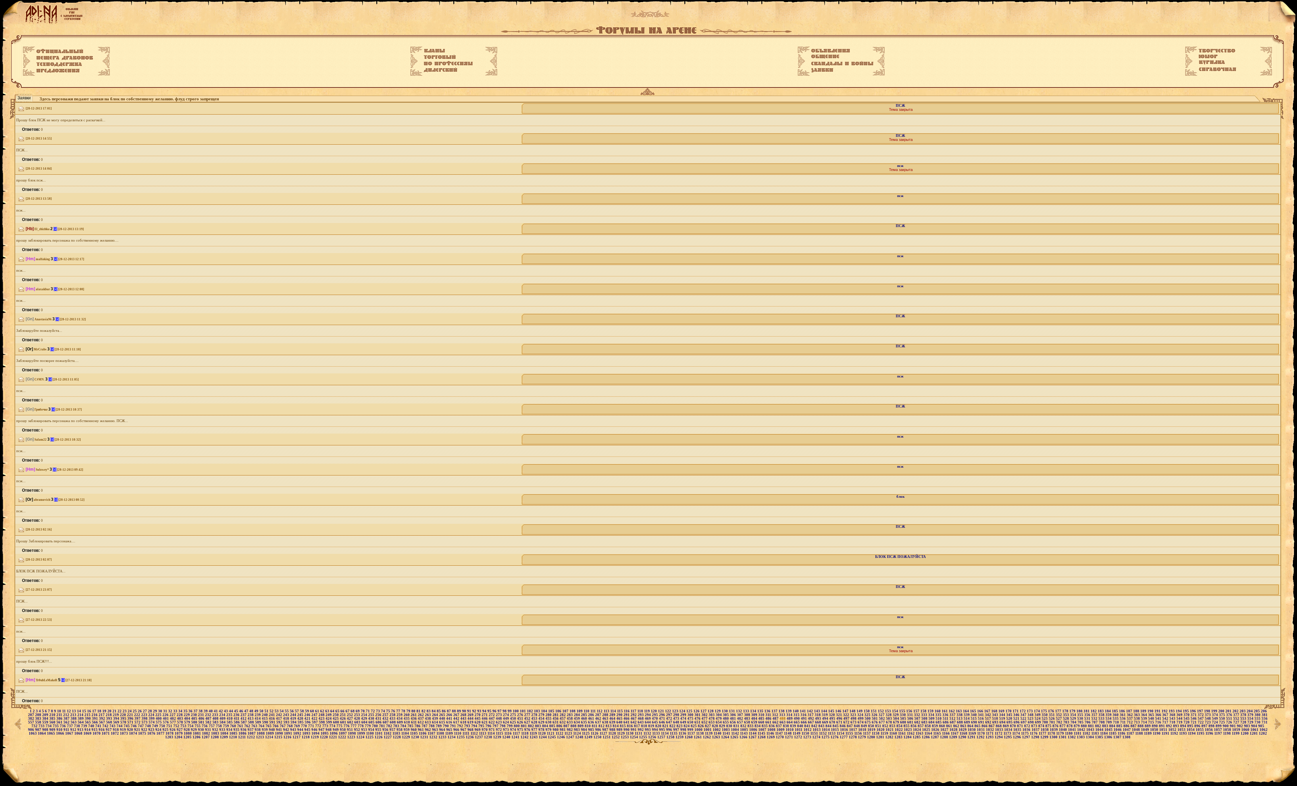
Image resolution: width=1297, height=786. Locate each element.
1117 (517, 733)
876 (1056, 726)
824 (687, 726)
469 (648, 718)
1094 (316, 733)
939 (265, 730)
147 (845, 711)
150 (867, 711)
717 (1165, 722)
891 (1162, 726)
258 (393, 715)
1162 (911, 733)
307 (740, 715)
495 (832, 718)
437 (421, 718)
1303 (1081, 737)
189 (1143, 711)
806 (559, 726)
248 (322, 715)
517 (988, 718)
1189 (1148, 733)
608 (393, 722)
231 (201, 715)
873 (1034, 726)
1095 (325, 733)
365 (1151, 715)
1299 (1044, 737)
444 (471, 718)
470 (655, 718)
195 (1186, 711)
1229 (406, 737)
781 (382, 726)
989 (620, 730)
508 (925, 718)
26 (140, 711)
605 (372, 722)
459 (577, 718)
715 (1151, 722)
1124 (577, 733)
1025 (926, 730)
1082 (206, 733)
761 (240, 726)
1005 (744, 730)
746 (134, 726)
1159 (885, 733)
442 (456, 718)
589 (258, 722)
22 (120, 711)
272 (492, 715)
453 (534, 718)
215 (88, 715)
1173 (1007, 733)
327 (882, 715)
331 (910, 715)
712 (1130, 722)
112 (600, 711)
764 (261, 726)
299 (683, 715)
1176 (1034, 733)
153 (888, 711)
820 (658, 726)
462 (598, 718)
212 (66, 715)
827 (708, 726)
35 (185, 711)
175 (1044, 711)
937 (251, 730)
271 (485, 715)
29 (155, 711)
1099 (361, 733)
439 (435, 718)
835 (765, 726)
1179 (1060, 733)
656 (733, 722)
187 (1129, 711)
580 (194, 722)
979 (549, 730)
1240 (506, 737)
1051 (1163, 730)
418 (286, 718)
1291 (971, 737)
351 (1052, 715)
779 (368, 726)
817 (637, 726)
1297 (1026, 737)
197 (1200, 711)
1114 (491, 733)
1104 (405, 733)
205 (1257, 711)
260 (407, 715)
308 (747, 715)
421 (307, 718)
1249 (588, 737)
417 (279, 718)
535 (1116, 718)
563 (74, 722)
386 (59, 718)
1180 (1069, 733)
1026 (935, 730)
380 (1258, 715)
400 (159, 718)
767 (283, 726)
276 (520, 715)
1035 (1017, 730)
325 (867, 715)
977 (534, 730)
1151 (814, 733)
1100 (370, 733)
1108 (440, 733)
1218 (306, 737)
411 (237, 718)
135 (760, 711)
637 (598, 722)
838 (786, 726)
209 (45, 715)
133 (746, 711)
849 (864, 726)
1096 (334, 733)
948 (329, 730)
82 (424, 711)
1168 (964, 733)
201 (1228, 711)
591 (272, 722)
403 (180, 718)
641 (627, 722)
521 (1016, 718)
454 (541, 718)
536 (1123, 718)
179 (1072, 711)
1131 (639, 733)
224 (151, 715)
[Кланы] (434, 50)
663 (783, 722)
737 (70, 726)
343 (995, 715)
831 (736, 726)
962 (428, 730)
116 (627, 711)
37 (196, 711)
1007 (762, 730)
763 (254, 726)
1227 (388, 737)
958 (400, 730)
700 (1045, 722)
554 (1250, 718)
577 (173, 722)
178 (1065, 711)
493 (818, 718)
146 (838, 711)
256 (378, 715)
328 (889, 715)
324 (860, 715)
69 (358, 711)
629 (541, 722)
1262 (707, 737)
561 (59, 722)
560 (52, 722)
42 (221, 711)
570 (123, 722)
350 (1045, 715)
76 (393, 711)
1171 (990, 733)
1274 (816, 737)
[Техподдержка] (59, 65)
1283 (899, 737)
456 (556, 718)
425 (336, 718)
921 (137, 730)
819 (651, 726)
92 (474, 711)
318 (818, 715)
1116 (508, 733)
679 (896, 722)
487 (776, 718)
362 (1130, 715)
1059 (1236, 730)
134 (753, 711)
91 (469, 711)
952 (357, 730)
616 (449, 722)
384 (45, 718)
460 (584, 718)
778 (361, 726)
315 (796, 715)
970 (485, 730)
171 (1016, 711)
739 (84, 726)
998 (683, 730)
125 (689, 711)
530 (1080, 718)
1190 (1157, 733)
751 (169, 726)
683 (925, 722)
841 (807, 726)
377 (1236, 715)
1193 (1183, 733)
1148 (788, 733)
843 (821, 726)
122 (668, 711)
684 (932, 722)
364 (1144, 715)
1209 (224, 737)
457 (563, 718)
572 (138, 722)
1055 (1200, 730)
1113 (483, 733)
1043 (1090, 730)
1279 (862, 737)
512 (953, 718)
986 (598, 730)
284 (577, 715)
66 (343, 711)
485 (761, 718)
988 (612, 730)
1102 (388, 733)
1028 (954, 730)
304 (719, 715)
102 (530, 711)
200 (1221, 711)
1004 (735, 730)
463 (605, 718)
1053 (1182, 730)
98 (505, 711)
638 (605, 722)
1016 (844, 730)
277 (527, 715)
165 (973, 711)
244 (293, 715)
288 (605, 715)
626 (520, 722)
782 (389, 726)
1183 (1095, 733)
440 (442, 718)
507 (917, 718)
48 (251, 711)
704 (1073, 722)
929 (194, 730)
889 (1148, 726)
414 (258, 718)
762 (247, 726)
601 (343, 722)
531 (1087, 718)
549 (1215, 718)
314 (789, 715)
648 (676, 722)
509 (932, 718)
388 (74, 718)
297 (669, 715)
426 (343, 718)
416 (272, 718)
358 (1101, 715)
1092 (297, 733)
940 (272, 730)
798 (503, 726)
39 (206, 711)
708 (1102, 722)
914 (88, 730)
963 (435, 730)
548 (1208, 718)
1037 (1036, 730)
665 (797, 722)
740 (91, 726)
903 (1247, 726)
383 (38, 718)
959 (407, 730)
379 (1250, 715)
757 (212, 726)
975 (520, 730)
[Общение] (825, 57)
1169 (972, 733)
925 (166, 730)
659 (754, 722)
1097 (343, 733)
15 (84, 711)
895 (1190, 726)
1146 (770, 733)
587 (244, 722)
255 (371, 715)
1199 (1236, 733)
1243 (534, 737)
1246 (561, 737)
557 (31, 722)
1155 (849, 733)
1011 (799, 730)
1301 (1063, 737)
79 (408, 711)
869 (1006, 726)
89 (459, 711)
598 (322, 722)
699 (1038, 722)
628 (534, 722)
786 (418, 726)
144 (824, 711)
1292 (981, 737)
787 (425, 726)
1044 (1099, 730)
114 (613, 711)
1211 (242, 737)
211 (59, 715)
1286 (926, 737)
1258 (671, 737)
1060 (1245, 730)
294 (648, 715)
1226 (379, 737)
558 (38, 722)
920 (130, 730)
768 (290, 726)
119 (647, 711)
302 (705, 715)
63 (327, 711)
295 (655, 715)
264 (435, 715)
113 (607, 711)
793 (467, 726)
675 (868, 722)
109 (580, 711)
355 (1080, 715)
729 (1250, 722)
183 (1101, 711)
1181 (1078, 733)
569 (116, 722)
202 (1236, 711)
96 (495, 711)
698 (1031, 722)
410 (230, 718)
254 (364, 715)
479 (719, 718)
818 (644, 726)
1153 (832, 733)
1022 (899, 730)
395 (123, 718)
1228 (397, 737)
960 (414, 730)
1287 (935, 737)
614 (435, 722)
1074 (133, 733)
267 (456, 715)
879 (1077, 726)
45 (236, 711)
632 (563, 722)
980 (556, 730)
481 (733, 718)
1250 (598, 737)
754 (191, 726)
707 (1095, 722)
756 (205, 726)
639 (612, 722)
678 (889, 722)
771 (311, 726)
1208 (215, 737)
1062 (1264, 730)
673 (854, 722)
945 (307, 730)
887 (1134, 726)
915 (95, 730)
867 (992, 726)
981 (563, 730)
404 (187, 718)
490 (797, 718)
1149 (797, 733)
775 (340, 726)
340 (974, 715)
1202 (1263, 733)
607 (386, 722)
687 (953, 722)
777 (354, 726)
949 (336, 730)
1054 (1191, 730)
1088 (261, 733)
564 (81, 722)
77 (398, 711)
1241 (515, 737)
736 (63, 726)
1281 (880, 737)
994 (655, 730)
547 (1201, 718)
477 (705, 718)
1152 (823, 733)
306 (733, 715)
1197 (1218, 733)
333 (924, 715)
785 (410, 726)
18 (99, 711)
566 (95, 722)
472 (669, 718)
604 (364, 722)
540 (1151, 718)
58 (302, 711)
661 (768, 722)
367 (1165, 715)
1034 (1008, 730)
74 (383, 711)
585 (230, 722)
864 (970, 726)
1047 (1127, 730)
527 (1059, 718)
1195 (1201, 733)
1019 (871, 730)
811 (595, 726)
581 (201, 722)
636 (591, 722)
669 (825, 722)
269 (471, 715)
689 (967, 722)
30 (160, 711)
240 (265, 715)
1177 (1043, 733)
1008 (772, 730)
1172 (999, 733)
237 (244, 715)
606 (379, 722)
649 (683, 722)
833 (751, 726)
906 (31, 730)
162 (952, 711)
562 (67, 722)
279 (541, 715)
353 (1066, 715)
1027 (944, 730)
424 (329, 718)
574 (152, 722)
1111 (466, 733)
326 (875, 715)
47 (246, 711)
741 (98, 726)
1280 (871, 737)
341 (981, 715)
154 (895, 711)
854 (900, 726)
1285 (917, 737)
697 (1024, 722)
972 (499, 730)
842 (814, 726)
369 (1180, 715)
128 (711, 711)
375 (1222, 715)
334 (931, 715)
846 (843, 726)
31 (165, 711)
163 (959, 711)
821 (665, 726)
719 (1180, 722)
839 (793, 726)
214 (80, 715)
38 (201, 711)
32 (170, 711)
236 (236, 715)
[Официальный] (59, 51)
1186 (1122, 733)
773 (325, 726)
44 (231, 711)
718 (1172, 722)
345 (1009, 715)
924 (158, 730)
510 (939, 718)
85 (439, 711)
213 (73, 715)
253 (357, 715)
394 (116, 718)
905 (1261, 726)
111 (593, 711)
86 (444, 711)
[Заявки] (822, 70)
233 (215, 715)
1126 (595, 733)
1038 (1045, 730)
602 (350, 722)
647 (669, 722)
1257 (661, 737)
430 (371, 718)
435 (407, 718)
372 (1201, 715)
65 (337, 711)
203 (1243, 711)
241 (272, 715)
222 (137, 715)
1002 (717, 730)
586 (237, 722)
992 (641, 730)
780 (375, 726)
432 (385, 718)
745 (127, 726)
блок (900, 496)
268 (463, 715)
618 (463, 722)
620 (478, 722)
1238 (488, 737)
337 (953, 715)
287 (598, 715)
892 (1169, 726)
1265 (734, 737)
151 (874, 711)
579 (187, 722)
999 (690, 730)
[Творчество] (1217, 50)
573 (145, 722)
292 (634, 715)
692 (988, 722)
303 (712, 715)
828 (715, 726)
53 (277, 711)
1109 (449, 733)
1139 (709, 733)
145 (831, 711)
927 (180, 730)
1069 (88, 733)
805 (552, 726)
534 (1109, 718)
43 (226, 711)
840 (800, 726)
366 (1158, 715)
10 (59, 711)
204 (1250, 711)
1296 (1017, 737)
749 (155, 726)
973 (506, 730)
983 (577, 730)
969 (478, 730)
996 (669, 730)
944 (300, 730)
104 (544, 711)
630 (549, 722)
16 (89, 711)
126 (697, 711)
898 (1212, 726)
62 (322, 711)
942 (286, 730)
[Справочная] (1217, 69)
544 (1180, 718)
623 (499, 722)
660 (761, 722)
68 (353, 711)
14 (79, 711)
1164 (928, 733)
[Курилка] (1212, 62)
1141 (726, 733)
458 (570, 718)
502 (882, 718)
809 (581, 726)
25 (135, 711)
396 (130, 718)
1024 (917, 730)
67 (348, 711)
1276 (835, 737)
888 (1141, 726)
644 (648, 722)
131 (732, 711)
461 (591, 718)
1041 (1072, 730)
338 (960, 715)
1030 (972, 730)
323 (853, 715)
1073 (124, 733)
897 (1205, 726)
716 (1158, 722)
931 (208, 730)
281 (556, 715)
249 (329, 715)
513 (960, 718)
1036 (1027, 730)
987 (605, 730)
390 (88, 718)
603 (357, 722)
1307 (1117, 737)
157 (916, 711)
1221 (333, 737)
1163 (920, 733)
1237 (479, 737)
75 (388, 711)
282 (563, 715)
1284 (908, 737)
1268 (762, 737)
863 (963, 726)
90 (464, 711)
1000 (699, 730)
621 (485, 722)
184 (1108, 711)
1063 (33, 733)
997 (676, 730)
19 (104, 711)
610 (407, 722)
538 (1137, 718)
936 (244, 730)
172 (1023, 711)
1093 (306, 733)
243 (286, 715)
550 (1222, 718)
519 (1002, 718)
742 (105, 726)
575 (159, 722)
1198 (1227, 733)
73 (378, 711)
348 (1031, 715)
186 (1122, 711)
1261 (698, 737)
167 (987, 711)
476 (698, 718)
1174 (1016, 733)
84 (434, 711)
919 (123, 730)
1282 (889, 737)
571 (130, 722)
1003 (726, 730)
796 (488, 726)
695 (1010, 722)
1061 (1255, 730)
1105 (414, 733)
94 (484, 711)
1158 (876, 733)
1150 (806, 733)
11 (64, 711)
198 (1207, 711)
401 (166, 718)
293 (641, 715)
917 (109, 730)
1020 (881, 730)
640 (620, 722)
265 (442, 715)
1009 (781, 730)
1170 (981, 733)
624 (506, 722)
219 (116, 715)
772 (318, 726)
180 (1080, 711)
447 (492, 718)
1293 (990, 737)
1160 (893, 733)
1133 (656, 733)
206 (1264, 711)
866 (985, 726)
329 (896, 715)
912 (73, 730)
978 (541, 730)
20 (109, 711)
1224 (360, 737)
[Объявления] (830, 50)
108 (573, 711)
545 (1187, 718)
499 (861, 718)
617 (456, 722)
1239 (497, 737)
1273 (807, 737)
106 (558, 711)
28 (150, 711)
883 (1105, 726)
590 (265, 722)
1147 (779, 733)
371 (1194, 715)
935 (236, 730)
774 (332, 726)
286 (591, 715)
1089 (270, 733)
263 (428, 715)
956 (385, 730)
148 (853, 711)
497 (846, 718)
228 (180, 715)
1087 (252, 733)
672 (846, 722)
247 (315, 715)
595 (301, 722)
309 (754, 715)
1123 (568, 733)
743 (113, 726)
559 (45, 722)
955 (378, 730)
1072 (115, 733)
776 (347, 726)
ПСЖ (900, 105)
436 (414, 718)
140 (796, 711)
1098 (352, 733)
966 (456, 730)
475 (690, 718)
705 (1081, 722)
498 (854, 718)
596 (308, 722)
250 (336, 715)
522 (1023, 718)
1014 (826, 730)
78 (403, 711)
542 (1165, 718)
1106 (423, 733)
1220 (324, 737)
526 (1052, 718)
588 (251, 722)
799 (510, 726)
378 (1243, 715)
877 (1063, 726)
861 (949, 726)
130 (725, 711)
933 (222, 730)
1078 (170, 733)
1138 (700, 733)
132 (739, 711)
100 (516, 711)
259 (400, 715)
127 (704, 711)
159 (931, 711)
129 (718, 711)
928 (187, 730)
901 (1233, 726)
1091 (288, 733)
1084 (224, 733)
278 (534, 715)
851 (878, 726)
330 (903, 715)
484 (754, 718)
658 (747, 722)
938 (258, 730)
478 (712, 718)
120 (654, 711)
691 (981, 722)
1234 (452, 737)
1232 (433, 737)
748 (148, 726)
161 (945, 711)
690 (974, 722)
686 (946, 722)
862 (956, 726)
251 (343, 715)
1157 (867, 733)
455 (549, 718)
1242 (525, 737)
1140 (718, 733)
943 (293, 730)
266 (449, 715)
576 (166, 722)
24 (130, 711)
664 (790, 722)
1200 (1245, 733)
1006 (753, 730)
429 (364, 718)
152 (881, 711)
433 (393, 718)
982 (570, 730)
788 (432, 726)
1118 (525, 733)
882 (1098, 726)
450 (513, 718)
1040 (1063, 730)
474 (683, 718)
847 (850, 726)
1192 (1174, 733)
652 (705, 722)
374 (1215, 715)
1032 (990, 730)
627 (527, 722)
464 (612, 718)
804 (545, 726)
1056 (1209, 730)
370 (1187, 715)
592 (279, 722)
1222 (342, 737)
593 (286, 722)
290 (620, 715)
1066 (60, 733)
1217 (297, 737)
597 (315, 722)
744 (120, 726)
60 (312, 711)
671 (839, 722)
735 (56, 726)
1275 (826, 737)
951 (350, 730)
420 (300, 718)
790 (446, 726)
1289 (953, 737)
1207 (206, 737)
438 (428, 718)
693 (995, 722)
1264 (725, 737)
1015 (835, 730)
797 (496, 726)
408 (216, 718)
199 (1214, 711)
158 (923, 711)
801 (524, 726)
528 (1066, 718)
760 (233, 726)
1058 (1227, 730)
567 (102, 722)
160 (938, 711)
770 (304, 726)
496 (839, 718)
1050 (1154, 730)
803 (538, 726)
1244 (543, 737)
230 (194, 715)
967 (463, 730)
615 (442, 722)
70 (363, 711)
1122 (560, 733)
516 (981, 718)
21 (115, 711)
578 (180, 722)
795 (481, 726)
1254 (634, 737)
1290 (962, 737)
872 (1027, 726)
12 (69, 711)
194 (1179, 711)
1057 (1218, 730)
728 (1243, 722)
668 (818, 722)
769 (297, 726)
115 (620, 711)
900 (1226, 726)
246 (307, 715)
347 (1023, 715)
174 (1037, 711)
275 (513, 715)
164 (966, 711)
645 (655, 722)
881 (1091, 726)
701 (1052, 722)
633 (570, 722)
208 (38, 715)
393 (109, 718)
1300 (1054, 737)
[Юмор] (1208, 56)
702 (1059, 722)
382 (31, 718)
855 (907, 726)
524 (1038, 718)
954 (371, 730)
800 (517, 726)
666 (804, 722)
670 (832, 722)
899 (1219, 726)
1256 (652, 737)
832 (743, 726)
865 (978, 726)
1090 (279, 733)
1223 (351, 737)
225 (158, 715)
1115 (500, 733)
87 (449, 711)
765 (269, 726)
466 (627, 718)
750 (162, 726)
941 (279, 730)
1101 (379, 733)
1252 (616, 737)
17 (94, 711)
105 (551, 711)
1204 (178, 737)
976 (527, 730)
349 (1038, 715)
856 (914, 726)
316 (804, 715)
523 (1031, 718)
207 (31, 715)
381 (1265, 715)
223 (144, 715)
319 (825, 715)
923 (151, 730)
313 (782, 715)
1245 (552, 737)
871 (1020, 726)
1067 (69, 733)
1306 (1108, 737)
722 (1201, 722)
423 (322, 718)
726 (1229, 722)
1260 (689, 737)
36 (191, 711)
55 (287, 711)
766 (276, 726)
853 (892, 726)
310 (761, 715)
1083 (215, 733)
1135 (674, 733)
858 (928, 726)
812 (602, 726)
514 (967, 718)
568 (109, 722)
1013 (817, 730)
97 (500, 711)
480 (726, 718)
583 (216, 722)
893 (1176, 726)
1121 (551, 733)
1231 (424, 737)
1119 (534, 733)
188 (1136, 711)
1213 (260, 737)
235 (229, 715)
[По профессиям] (448, 63)
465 (620, 718)
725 (1222, 722)
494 (825, 718)
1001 (708, 730)
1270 (780, 737)
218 (109, 715)
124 (682, 711)
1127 (604, 733)
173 (1030, 711)
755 (198, 726)
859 (935, 726)
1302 (1072, 737)
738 (77, 726)
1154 (841, 733)
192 (1165, 711)
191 (1158, 711)
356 (1087, 715)
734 (49, 726)
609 (400, 722)
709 (1109, 722)
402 (173, 718)
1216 (288, 737)
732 (35, 726)
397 (138, 718)
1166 (946, 733)
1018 (862, 730)
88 (454, 711)
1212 (251, 737)
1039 (1054, 730)
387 (67, 718)
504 (896, 718)
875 (1048, 726)
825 (694, 726)
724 (1215, 722)
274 (506, 715)
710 (1116, 722)
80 (413, 711)
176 (1051, 711)
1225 (370, 737)
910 (59, 730)
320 (832, 715)
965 (449, 730)
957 (393, 730)
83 (429, 711)
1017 (853, 730)
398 (145, 718)
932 (215, 730)
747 (141, 726)
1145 (762, 733)
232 (208, 715)
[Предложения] (58, 71)
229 (187, 715)
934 (229, 730)
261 (414, 715)
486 (768, 718)
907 (38, 730)
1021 (890, 730)
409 (223, 718)
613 (428, 722)
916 (102, 730)
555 (1258, 718)
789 (439, 726)
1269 (771, 737)
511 (946, 718)
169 (1002, 711)
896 (1197, 726)
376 (1229, 715)
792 (460, 726)
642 (634, 722)
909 (52, 730)
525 (1045, 718)
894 (1183, 726)
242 (279, 715)
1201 (1254, 733)
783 (396, 726)
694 (1003, 722)
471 (662, 718)
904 (1254, 726)
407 (208, 718)
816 (630, 726)
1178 (1051, 733)
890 (1155, 726)
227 (173, 715)
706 (1088, 722)
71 (368, 711)
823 (680, 726)
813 (609, 726)
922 (144, 730)
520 (1009, 718)
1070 (97, 733)
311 (768, 715)
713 (1137, 722)
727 (1236, 722)
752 (176, 726)
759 (226, 726)
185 (1115, 711)
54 (282, 711)
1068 (78, 733)
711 (1123, 722)
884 (1112, 726)
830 (729, 726)
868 (999, 726)
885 (1119, 726)
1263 (716, 737)
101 (523, 711)
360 (1116, 715)
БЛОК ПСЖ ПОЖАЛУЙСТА (900, 557)
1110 (458, 733)
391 (95, 718)
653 (712, 722)
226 (166, 715)
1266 (743, 737)
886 (1126, 726)
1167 (955, 733)
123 (675, 711)
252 (350, 715)
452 (527, 718)
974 (513, 730)
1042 (1081, 730)
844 (829, 726)
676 (875, 722)
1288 (944, 737)
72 (373, 711)
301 (698, 715)
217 (102, 715)
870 (1013, 726)
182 (1094, 711)
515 (974, 718)
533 (1101, 718)
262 (421, 715)
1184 (1104, 733)
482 (740, 718)
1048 (1136, 730)
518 (995, 718)
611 (414, 722)
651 (698, 722)
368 (1172, 715)
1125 (586, 733)
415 (265, 718)
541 (1158, 718)
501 (875, 718)
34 (180, 711)
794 (474, 726)
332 (917, 715)
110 (587, 711)
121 (661, 711)
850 (871, 726)
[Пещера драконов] (64, 58)
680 (903, 722)
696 (1017, 722)
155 (902, 711)
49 (256, 711)
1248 (579, 737)
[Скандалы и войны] (842, 63)
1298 (1035, 737)
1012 (808, 730)
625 (513, 722)
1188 (1139, 733)
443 (463, 718)
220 (123, 715)
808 (574, 726)
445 (478, 718)
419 (293, 718)
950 (343, 730)
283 (570, 715)
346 (1016, 715)
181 (1087, 711)
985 (591, 730)
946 (315, 730)
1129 (621, 733)
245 (300, 715)
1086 (243, 733)
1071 (106, 733)
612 (421, 722)
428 (357, 718)
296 (662, 715)
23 (125, 711)
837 (779, 726)
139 (789, 711)
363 (1137, 715)
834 (758, 726)
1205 (188, 737)
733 (42, 726)
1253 (625, 737)
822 (673, 726)
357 (1094, 715)
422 (315, 718)
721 (1194, 722)
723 (1208, 722)
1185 (1113, 733)
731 (1265, 722)
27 (145, 711)
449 (506, 718)
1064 (42, 733)
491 (804, 718)
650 (690, 722)
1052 (1172, 730)
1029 (963, 730)
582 (208, 722)
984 (584, 730)
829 (722, 726)
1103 (396, 733)
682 (917, 722)
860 (942, 726)
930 (201, 730)
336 (945, 715)
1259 (680, 737)
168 (994, 711)
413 (251, 718)
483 (747, 718)
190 (1150, 711)
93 (479, 711)
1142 (735, 733)
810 (588, 726)
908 (45, 730)
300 (690, 715)
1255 (643, 737)
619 (471, 722)
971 (492, 730)
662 (776, 722)
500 (868, 718)
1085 (233, 733)
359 (1109, 715)
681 (910, 722)
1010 (790, 730)
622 (492, 722)
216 (95, 715)
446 (485, 718)
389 (81, 718)
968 (471, 730)
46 (241, 711)
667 (811, 722)
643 (641, 722)
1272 (798, 737)
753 (183, 726)
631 (556, 722)
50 (261, 711)
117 (634, 711)
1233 (443, 737)
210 (52, 715)
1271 (789, 737)
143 (817, 711)
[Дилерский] (440, 70)
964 (442, 730)
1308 (1126, 737)
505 (903, 718)
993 (648, 730)
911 (66, 730)
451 (520, 718)
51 (267, 711)
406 (201, 718)
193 (1172, 711)
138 (782, 711)
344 (1002, 715)
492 (811, 718)
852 (885, 726)
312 (775, 715)
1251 (607, 737)
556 (1265, 718)
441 (449, 718)
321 (839, 715)
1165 (937, 733)
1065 (51, 733)
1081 (197, 733)
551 (1229, 718)
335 (938, 715)
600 (336, 722)
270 (478, 715)
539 (1144, 718)
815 (623, 726)
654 (719, 722)
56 (292, 711)
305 (726, 715)
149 (860, 711)
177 (1058, 711)
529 (1073, 718)
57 (297, 711)
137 (775, 711)
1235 (461, 737)
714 (1144, 722)
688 (960, 722)
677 (882, 722)
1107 (432, 733)
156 (909, 711)
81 (419, 711)
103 (537, 711)
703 (1066, 722)
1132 (647, 733)
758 (219, 726)
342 (988, 715)
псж (900, 166)
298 (676, 715)
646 (662, 722)
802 (531, 726)
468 (641, 718)
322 (846, 715)
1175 (1025, 733)
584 (223, 722)
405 (194, 718)
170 (1009, 711)
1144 (753, 733)
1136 (683, 733)
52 (272, 711)
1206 (197, 737)
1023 (908, 730)
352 (1059, 715)
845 (836, 726)
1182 (1087, 733)
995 (662, 730)
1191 (1166, 733)
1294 (999, 737)
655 (726, 722)
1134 (665, 733)
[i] (55, 229)
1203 (169, 737)
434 (400, 718)
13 (74, 711)
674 (861, 722)
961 (421, 730)
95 (489, 711)
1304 (1090, 737)
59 (307, 711)
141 (803, 711)
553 (1243, 718)
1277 (844, 737)
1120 (542, 733)
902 (1240, 726)
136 (767, 711)
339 (967, 715)
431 (378, 718)
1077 (161, 733)
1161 (902, 733)
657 (740, 722)
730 (1258, 722)
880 (1084, 726)
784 (403, 726)
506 (910, 718)
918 (116, 730)
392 (102, 718)
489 (790, 718)
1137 (691, 733)
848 (857, 726)
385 (52, 718)
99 (510, 711)
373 (1208, 715)
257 (385, 715)
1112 (475, 733)
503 (889, 718)
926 (173, 730)
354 (1073, 715)
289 (612, 715)
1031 (981, 730)
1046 (1118, 730)
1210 (233, 737)
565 (88, 722)
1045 (1109, 730)
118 (640, 711)
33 (175, 711)
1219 (315, 737)
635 (584, 722)
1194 (1192, 733)
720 (1187, 722)
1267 (753, 737)
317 (811, 715)
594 (294, 722)
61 (317, 711)
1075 (142, 733)
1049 (1145, 730)
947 (322, 730)
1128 (612, 733)
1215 (278, 737)
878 (1070, 726)
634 (577, 722)
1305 (1099, 737)
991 (634, 730)
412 (244, 718)
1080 (188, 733)
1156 (858, 733)
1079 (179, 733)
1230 (415, 737)
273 (499, 715)
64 (332, 711)
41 (216, 711)
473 (676, 718)
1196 (1209, 733)
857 (921, 726)
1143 (744, 733)
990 (627, 730)
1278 (853, 737)
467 (634, 718)
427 (350, 718)
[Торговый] (440, 57)
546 (1194, 718)
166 (980, 711)
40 (211, 711)
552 (1236, 718)
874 (1041, 726)
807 (566, 726)
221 (130, 715)
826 (701, 726)
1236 (470, 737)
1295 (1008, 737)
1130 (630, 733)
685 (939, 722)
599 (329, 722)
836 (772, 726)
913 (80, 730)
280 (549, 715)
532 (1094, 718)
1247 (570, 737)
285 (584, 715)
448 (499, 718)
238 (251, 715)
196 (1193, 711)
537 (1130, 718)
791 (453, 726)
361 (1123, 715)
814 (616, 726)
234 (222, 715)
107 (565, 711)
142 (810, 711)
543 (1172, 718)
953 (364, 730)
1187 (1130, 733)
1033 (999, 730)
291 (627, 715)
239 (258, 715)
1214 (269, 737)
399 (152, 718)
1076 (151, 733)
